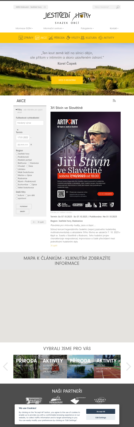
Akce (43, 37)
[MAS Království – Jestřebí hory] (34, 399)
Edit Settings (101, 418)
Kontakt (113, 28)
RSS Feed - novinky (115, 100)
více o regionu (67, 80)
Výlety (75, 37)
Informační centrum (52, 28)
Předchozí (5, 366)
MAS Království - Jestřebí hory (29, 7)
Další (128, 366)
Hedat (117, 7)
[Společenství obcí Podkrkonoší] (56, 399)
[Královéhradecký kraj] (78, 399)
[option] (26, 366)
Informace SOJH (23, 28)
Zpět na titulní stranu (67, 17)
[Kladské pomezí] (100, 399)
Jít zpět (41, 222)
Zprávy (28, 37)
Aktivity (109, 37)
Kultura (91, 37)
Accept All (101, 411)
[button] (40, 294)
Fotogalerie (86, 28)
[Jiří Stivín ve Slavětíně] (86, 210)
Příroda (59, 37)
